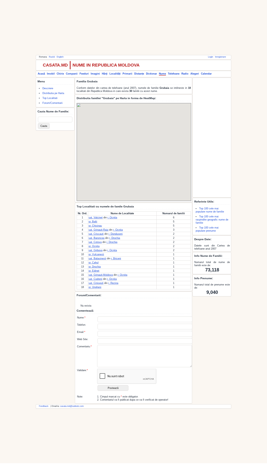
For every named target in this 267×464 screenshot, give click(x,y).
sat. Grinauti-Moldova (101, 274)
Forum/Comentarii (52, 102)
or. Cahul (94, 262)
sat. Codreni (95, 278)
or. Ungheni (95, 287)
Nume (162, 73)
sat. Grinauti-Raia (98, 229)
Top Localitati (49, 98)
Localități (115, 73)
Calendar (206, 73)
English (60, 57)
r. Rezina (113, 283)
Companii (72, 73)
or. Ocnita (94, 246)
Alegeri (194, 73)
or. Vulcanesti (96, 254)
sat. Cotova (95, 242)
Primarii (127, 73)
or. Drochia (95, 266)
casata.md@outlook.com (72, 406)
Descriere (47, 88)
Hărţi (105, 73)
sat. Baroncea (96, 237)
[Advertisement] (133, 27)
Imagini (95, 73)
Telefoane (173, 73)
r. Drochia (114, 237)
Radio (184, 73)
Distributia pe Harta (53, 93)
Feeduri (84, 73)
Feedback (43, 406)
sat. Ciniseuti (96, 283)
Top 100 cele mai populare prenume (207, 229)
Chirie (60, 73)
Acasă (41, 73)
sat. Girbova (95, 250)
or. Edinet (94, 270)
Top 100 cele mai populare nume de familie (210, 210)
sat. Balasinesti (97, 258)
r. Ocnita (112, 217)
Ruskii (52, 57)
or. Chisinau (95, 225)
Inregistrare (220, 57)
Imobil (51, 73)
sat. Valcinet (96, 217)
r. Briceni (116, 258)
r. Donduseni (115, 233)
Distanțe (139, 73)
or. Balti (93, 221)
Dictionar (151, 73)
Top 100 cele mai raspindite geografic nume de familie (212, 219)
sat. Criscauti (96, 233)
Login (210, 57)
